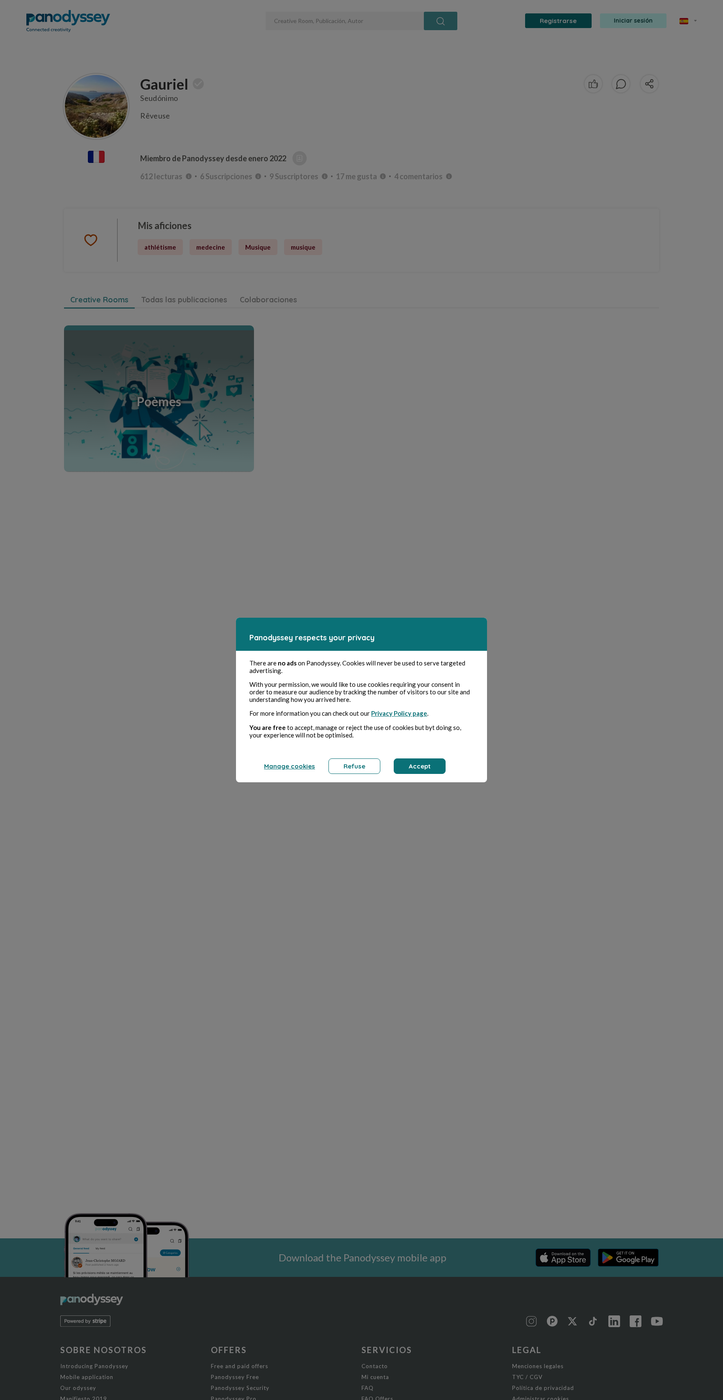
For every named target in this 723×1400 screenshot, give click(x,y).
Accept (420, 766)
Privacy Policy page (399, 713)
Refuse (354, 766)
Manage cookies (289, 766)
